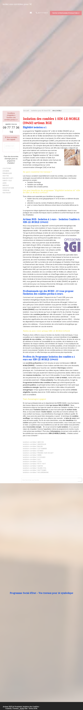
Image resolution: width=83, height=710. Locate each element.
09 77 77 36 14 (43, 13)
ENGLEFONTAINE (8, 188)
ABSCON (33, 442)
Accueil (26, 110)
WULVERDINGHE (36, 472)
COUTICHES (7, 168)
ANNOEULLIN (34, 444)
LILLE (32, 459)
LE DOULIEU (34, 457)
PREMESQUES (7, 173)
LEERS (4, 183)
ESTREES (33, 451)
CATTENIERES (35, 448)
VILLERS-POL (34, 468)
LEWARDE (6, 171)
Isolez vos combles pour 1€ (17, 4)
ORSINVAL (6, 190)
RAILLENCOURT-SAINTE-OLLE (8, 179)
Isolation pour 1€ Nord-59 (40, 110)
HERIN (32, 455)
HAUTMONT (7, 193)
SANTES (33, 466)
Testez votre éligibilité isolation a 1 (65, 13)
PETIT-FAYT (34, 464)
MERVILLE (6, 185)
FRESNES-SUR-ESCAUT (38, 453)
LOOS (32, 461)
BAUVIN (33, 446)
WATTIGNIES (34, 470)
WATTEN (6, 176)
